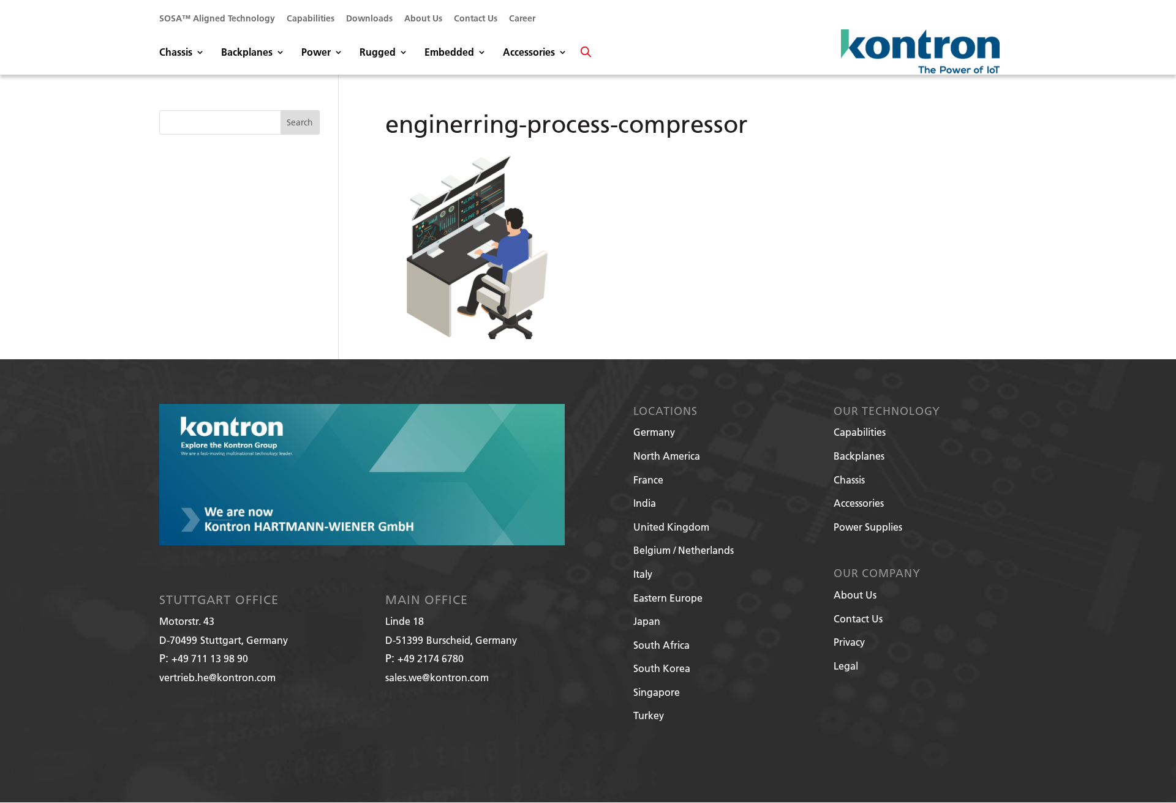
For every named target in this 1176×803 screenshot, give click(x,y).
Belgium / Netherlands (683, 549)
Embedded (449, 53)
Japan (646, 620)
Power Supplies (868, 526)
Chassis (175, 53)
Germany (654, 431)
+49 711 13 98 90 (210, 658)
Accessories (529, 53)
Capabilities (310, 19)
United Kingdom (671, 526)
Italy (642, 573)
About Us (423, 19)
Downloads (369, 19)
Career (522, 19)
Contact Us (475, 19)
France (648, 479)
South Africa (661, 644)
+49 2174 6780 (431, 658)
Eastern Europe (668, 597)
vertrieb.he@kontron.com (217, 677)
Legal (846, 665)
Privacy (849, 641)
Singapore (656, 691)
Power (316, 53)
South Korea (661, 668)
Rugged (378, 53)
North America (666, 455)
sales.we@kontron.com (437, 677)
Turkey (648, 715)
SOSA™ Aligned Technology (217, 19)
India (644, 502)
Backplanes (247, 53)
